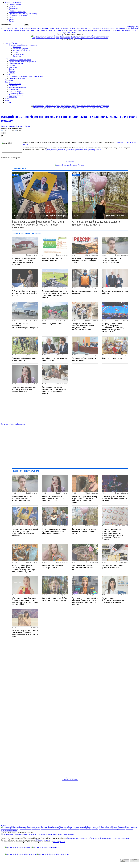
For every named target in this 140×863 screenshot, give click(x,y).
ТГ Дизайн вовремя (43, 840)
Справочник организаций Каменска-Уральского (26, 76)
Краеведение (13, 89)
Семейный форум (15, 91)
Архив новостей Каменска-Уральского (22, 61)
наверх (3, 825)
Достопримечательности (21, 50)
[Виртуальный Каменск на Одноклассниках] (70, 854)
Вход (137, 27)
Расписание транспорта (17, 78)
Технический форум (16, 95)
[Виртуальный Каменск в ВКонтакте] (70, 847)
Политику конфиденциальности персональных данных (109, 838)
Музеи (15, 52)
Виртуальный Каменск (13, 2)
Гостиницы (17, 56)
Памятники (17, 47)
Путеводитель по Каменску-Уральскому (23, 45)
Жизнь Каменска (15, 84)
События (12, 73)
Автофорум (13, 97)
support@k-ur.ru (59, 842)
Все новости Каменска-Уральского (13, 424)
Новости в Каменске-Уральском (20, 60)
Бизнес (11, 69)
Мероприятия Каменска (17, 87)
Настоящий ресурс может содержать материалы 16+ (57, 834)
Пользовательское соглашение (77, 838)
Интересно (13, 67)
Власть (27, 126)
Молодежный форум (16, 93)
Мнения (12, 71)
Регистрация (130, 27)
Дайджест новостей (16, 63)
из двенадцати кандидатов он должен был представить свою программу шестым (73, 150)
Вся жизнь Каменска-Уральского (70, 779)
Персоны (12, 65)
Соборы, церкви (18, 54)
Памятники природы (20, 49)
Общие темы (13, 86)
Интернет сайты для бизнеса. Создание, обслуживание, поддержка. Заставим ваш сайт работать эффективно (70, 38)
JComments (70, 161)
